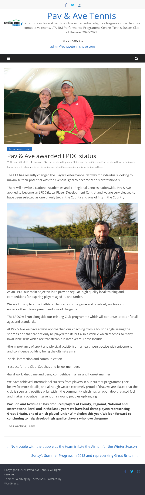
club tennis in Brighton (59, 162)
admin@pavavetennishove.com (72, 46)
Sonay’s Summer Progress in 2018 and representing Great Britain (85, 455)
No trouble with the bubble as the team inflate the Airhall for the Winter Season (71, 446)
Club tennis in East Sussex (86, 162)
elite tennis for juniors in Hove (87, 167)
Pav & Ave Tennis (81, 15)
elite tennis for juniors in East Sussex (51, 167)
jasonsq (38, 162)
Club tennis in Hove (111, 162)
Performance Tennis (19, 149)
